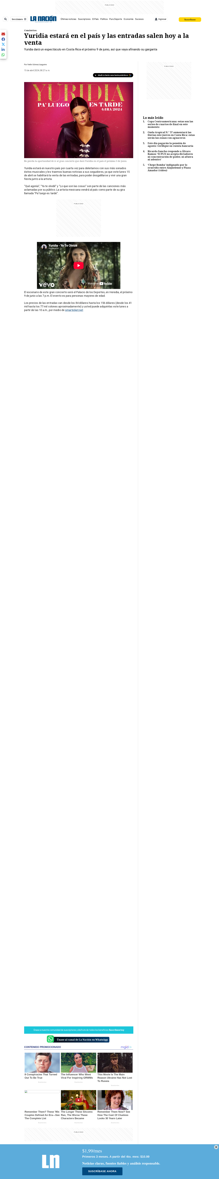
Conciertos (30, 30)
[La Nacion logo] (43, 19)
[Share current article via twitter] (3, 44)
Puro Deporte (115, 19)
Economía (128, 19)
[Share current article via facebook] (3, 39)
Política (104, 19)
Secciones (17, 19)
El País (95, 19)
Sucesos (139, 19)
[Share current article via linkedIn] (3, 49)
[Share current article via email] (3, 34)
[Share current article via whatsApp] (3, 55)
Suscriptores (84, 19)
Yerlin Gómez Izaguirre (37, 64)
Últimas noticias (68, 19)
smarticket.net (74, 310)
